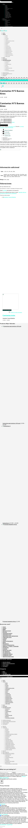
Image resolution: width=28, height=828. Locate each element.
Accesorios (6, 20)
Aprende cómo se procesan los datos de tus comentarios (13, 193)
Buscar (14, 772)
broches (6, 6)
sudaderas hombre (8, 16)
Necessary (4, 805)
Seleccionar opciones (7, 310)
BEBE (4, 629)
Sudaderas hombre (8, 654)
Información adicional (7, 138)
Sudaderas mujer (7, 655)
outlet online (7, 17)
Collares (5, 638)
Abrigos (6, 21)
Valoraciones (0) (6, 139)
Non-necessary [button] (4, 814)
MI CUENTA (5, 19)
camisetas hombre (8, 14)
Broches (6, 66)
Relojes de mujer (7, 650)
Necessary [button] (2, 804)
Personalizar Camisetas (9, 26)
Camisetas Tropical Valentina (9, 318)
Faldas (4, 640)
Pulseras (5, 649)
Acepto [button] (24, 776)
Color (1, 120)
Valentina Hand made (8, 656)
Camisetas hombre (7, 633)
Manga (1, 122)
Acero (6, 36)
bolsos (6, 10)
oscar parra (9, 676)
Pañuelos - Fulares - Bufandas (10, 646)
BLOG (4, 18)
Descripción (5, 137)
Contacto (4, 75)
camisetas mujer (7, 13)
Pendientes (6, 647)
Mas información (4, 777)
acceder (4, 190)
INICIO (4, 3)
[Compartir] (3, 826)
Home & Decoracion (9, 55)
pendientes (7, 9)
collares (6, 7)
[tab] (15, 137)
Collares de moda (8, 24)
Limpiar (13, 122)
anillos (6, 5)
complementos (8, 48)
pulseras (6, 43)
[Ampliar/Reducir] (0, 826)
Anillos (6, 23)
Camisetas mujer (12, 126)
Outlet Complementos (8, 645)
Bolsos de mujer (7, 630)
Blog (4, 671)
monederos (7, 11)
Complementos (7, 22)
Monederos (6, 643)
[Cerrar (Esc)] (4, 826)
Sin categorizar (7, 652)
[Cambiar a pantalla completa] (1, 826)
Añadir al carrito (4, 125)
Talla (2, 119)
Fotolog (5, 673)
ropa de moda (7, 12)
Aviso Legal (5, 74)
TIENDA (4, 4)
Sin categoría (6, 651)
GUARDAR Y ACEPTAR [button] (6, 824)
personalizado (10, 127)
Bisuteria (6, 25)
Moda (4, 642)
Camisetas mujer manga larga (10, 636)
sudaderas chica (7, 15)
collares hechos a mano (9, 8)
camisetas (2, 127)
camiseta (22, 126)
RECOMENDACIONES (7, 60)
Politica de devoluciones (7, 73)
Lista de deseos (6, 72)
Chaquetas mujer (7, 637)
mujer (6, 127)
